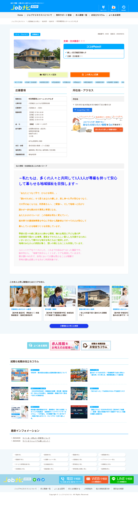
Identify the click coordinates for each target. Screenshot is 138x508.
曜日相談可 (88, 82)
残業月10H (100, 82)
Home (20, 15)
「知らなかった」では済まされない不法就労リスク (107, 391)
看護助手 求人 (20, 459)
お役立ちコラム (98, 15)
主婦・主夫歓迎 (31, 82)
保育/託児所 (45, 82)
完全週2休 (56, 82)
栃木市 (51, 21)
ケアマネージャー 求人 (108, 459)
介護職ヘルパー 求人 (50, 459)
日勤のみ (67, 82)
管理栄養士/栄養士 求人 (79, 469)
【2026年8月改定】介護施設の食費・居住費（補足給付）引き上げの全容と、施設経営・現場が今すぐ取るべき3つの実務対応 (49, 393)
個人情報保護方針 (103, 489)
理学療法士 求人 (77, 464)
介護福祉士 (35, 34)
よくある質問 (114, 15)
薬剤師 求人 (47, 455)
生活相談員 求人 (49, 464)
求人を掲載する (74, 489)
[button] (12, 303)
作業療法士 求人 (106, 464)
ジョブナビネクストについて (39, 15)
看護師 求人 (76, 455)
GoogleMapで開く (84, 110)
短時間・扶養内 (113, 82)
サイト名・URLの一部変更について (36, 438)
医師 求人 (18, 455)
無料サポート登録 (64, 15)
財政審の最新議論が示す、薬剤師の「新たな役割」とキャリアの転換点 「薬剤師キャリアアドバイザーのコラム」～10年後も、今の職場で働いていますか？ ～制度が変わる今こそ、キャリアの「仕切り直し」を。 (49, 414)
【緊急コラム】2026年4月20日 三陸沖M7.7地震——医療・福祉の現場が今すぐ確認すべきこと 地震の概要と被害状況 (107, 412)
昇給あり (77, 82)
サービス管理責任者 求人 (23, 464)
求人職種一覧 (81, 15)
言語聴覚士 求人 (20, 469)
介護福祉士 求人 (77, 459)
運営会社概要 (118, 489)
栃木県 (44, 21)
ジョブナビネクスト (18, 21)
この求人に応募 (91, 75)
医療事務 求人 (105, 469)
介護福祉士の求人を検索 (69, 326)
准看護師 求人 (105, 455)
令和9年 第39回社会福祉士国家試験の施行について (49, 372)
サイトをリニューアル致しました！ (36, 441)
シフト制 (19, 82)
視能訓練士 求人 (49, 469)
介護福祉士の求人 (34, 21)
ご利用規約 (88, 489)
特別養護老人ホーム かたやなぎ (67, 21)
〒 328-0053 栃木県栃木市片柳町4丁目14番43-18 (92, 105)
